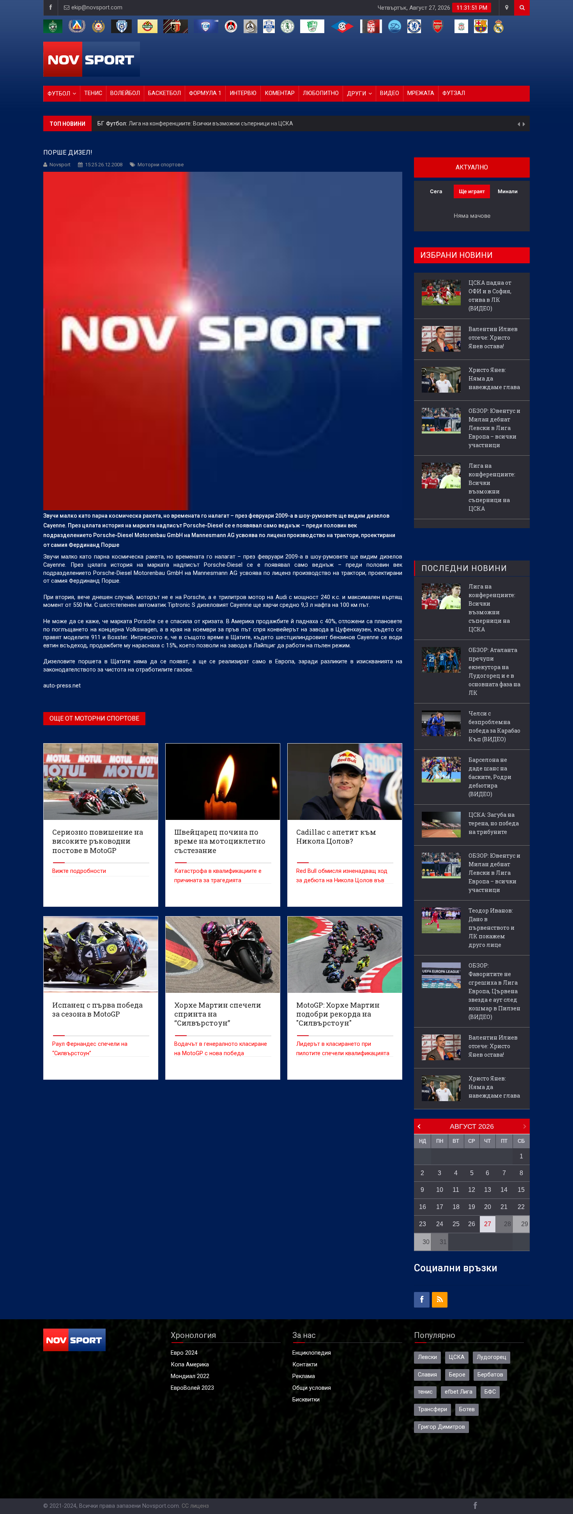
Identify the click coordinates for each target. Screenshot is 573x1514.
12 (471, 1189)
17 (439, 1207)
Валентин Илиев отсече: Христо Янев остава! (493, 337)
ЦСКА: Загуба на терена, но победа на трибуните (494, 823)
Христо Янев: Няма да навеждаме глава (494, 378)
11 (456, 1189)
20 (487, 1207)
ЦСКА (457, 1357)
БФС (490, 1392)
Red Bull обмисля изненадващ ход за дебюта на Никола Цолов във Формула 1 (341, 880)
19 (471, 1207)
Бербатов (490, 1374)
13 (487, 1189)
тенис (425, 1392)
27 (487, 1224)
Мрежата (420, 93)
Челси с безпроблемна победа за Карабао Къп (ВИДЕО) (494, 726)
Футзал (453, 93)
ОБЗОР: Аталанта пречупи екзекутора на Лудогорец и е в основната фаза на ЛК (494, 671)
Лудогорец (491, 1357)
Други (356, 93)
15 (521, 1189)
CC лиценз (195, 1506)
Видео (389, 93)
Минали (508, 191)
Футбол (59, 93)
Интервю (243, 93)
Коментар (280, 93)
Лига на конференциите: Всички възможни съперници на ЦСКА (211, 123)
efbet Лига (458, 1392)
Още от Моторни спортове (94, 718)
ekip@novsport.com (96, 7)
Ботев (467, 1409)
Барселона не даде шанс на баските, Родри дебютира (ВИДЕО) (490, 777)
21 (504, 1207)
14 (504, 1189)
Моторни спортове (161, 164)
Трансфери (432, 1409)
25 (456, 1224)
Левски (427, 1357)
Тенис (93, 93)
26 (471, 1224)
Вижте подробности (79, 871)
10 (439, 1189)
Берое (457, 1374)
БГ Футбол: (113, 123)
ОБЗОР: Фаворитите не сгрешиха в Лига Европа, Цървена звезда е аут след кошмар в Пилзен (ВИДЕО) (494, 991)
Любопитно (321, 93)
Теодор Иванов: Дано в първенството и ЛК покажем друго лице (492, 927)
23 (422, 1224)
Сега (436, 191)
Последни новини (464, 568)
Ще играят (472, 191)
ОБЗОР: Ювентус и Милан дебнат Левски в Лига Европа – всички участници (494, 428)
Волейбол (125, 93)
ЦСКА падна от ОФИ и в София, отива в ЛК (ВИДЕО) (490, 295)
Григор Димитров (441, 1427)
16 (422, 1207)
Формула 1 (205, 93)
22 (521, 1207)
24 (439, 1224)
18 (456, 1207)
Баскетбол (164, 93)
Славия (427, 1374)
